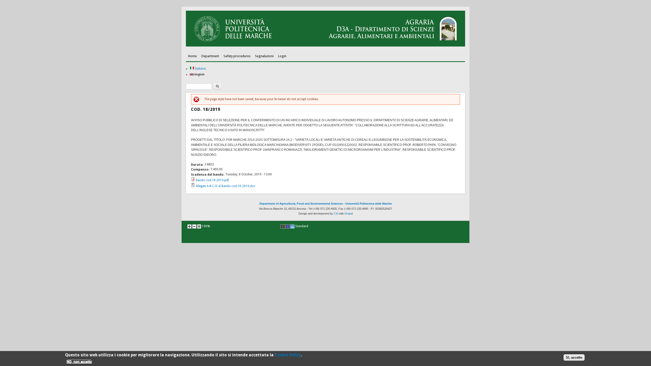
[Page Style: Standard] (292, 226)
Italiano (200, 68)
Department (210, 56)
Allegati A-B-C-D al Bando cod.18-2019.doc (225, 186)
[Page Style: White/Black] (283, 226)
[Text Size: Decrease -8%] (194, 226)
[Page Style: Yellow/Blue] (288, 226)
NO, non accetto (79, 361)
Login (282, 56)
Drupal (349, 213)
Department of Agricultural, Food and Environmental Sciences (301, 203)
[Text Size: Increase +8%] (189, 226)
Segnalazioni (264, 56)
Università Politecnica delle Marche (368, 203)
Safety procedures (237, 56)
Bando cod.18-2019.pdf (212, 180)
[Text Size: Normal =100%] (199, 226)
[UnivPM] (325, 45)
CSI (336, 213)
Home (192, 56)
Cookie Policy (288, 355)
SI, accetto (574, 358)
